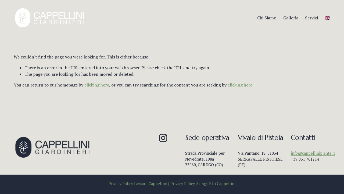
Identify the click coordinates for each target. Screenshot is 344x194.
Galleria (290, 18)
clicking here (96, 85)
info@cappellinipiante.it (313, 153)
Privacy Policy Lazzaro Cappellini (138, 183)
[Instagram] (163, 138)
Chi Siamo (266, 18)
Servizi (311, 18)
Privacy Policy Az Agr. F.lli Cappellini (202, 183)
